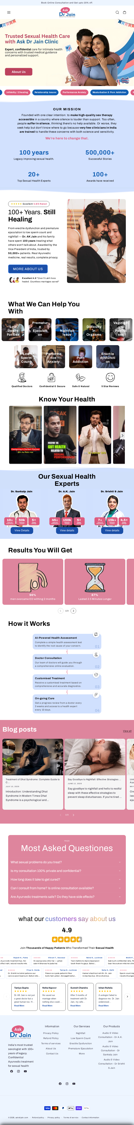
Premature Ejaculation (80, 1048)
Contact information (90, 1117)
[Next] (127, 996)
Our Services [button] (82, 1026)
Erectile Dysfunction (81, 1043)
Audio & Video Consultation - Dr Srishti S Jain (111, 1063)
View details (67, 530)
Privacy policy (54, 1117)
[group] (67, 52)
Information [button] (52, 1026)
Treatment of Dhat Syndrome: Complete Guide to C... (33, 781)
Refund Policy (51, 1038)
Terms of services (51, 1043)
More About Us (28, 269)
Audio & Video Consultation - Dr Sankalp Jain (110, 1050)
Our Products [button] (111, 1026)
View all (127, 731)
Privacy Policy (51, 1033)
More (82, 1053)
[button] (8, 12)
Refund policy (38, 1117)
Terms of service (70, 1117)
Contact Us (52, 1053)
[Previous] (6, 996)
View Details (22, 530)
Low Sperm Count (81, 1038)
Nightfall (80, 1033)
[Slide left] (60, 611)
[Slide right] (73, 611)
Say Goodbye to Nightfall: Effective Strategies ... (94, 779)
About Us (51, 1048)
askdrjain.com (22, 1117)
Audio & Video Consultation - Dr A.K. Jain (110, 1037)
